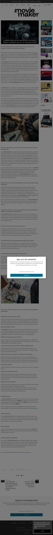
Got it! (42, 531)
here (38, 527)
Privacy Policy (31, 271)
